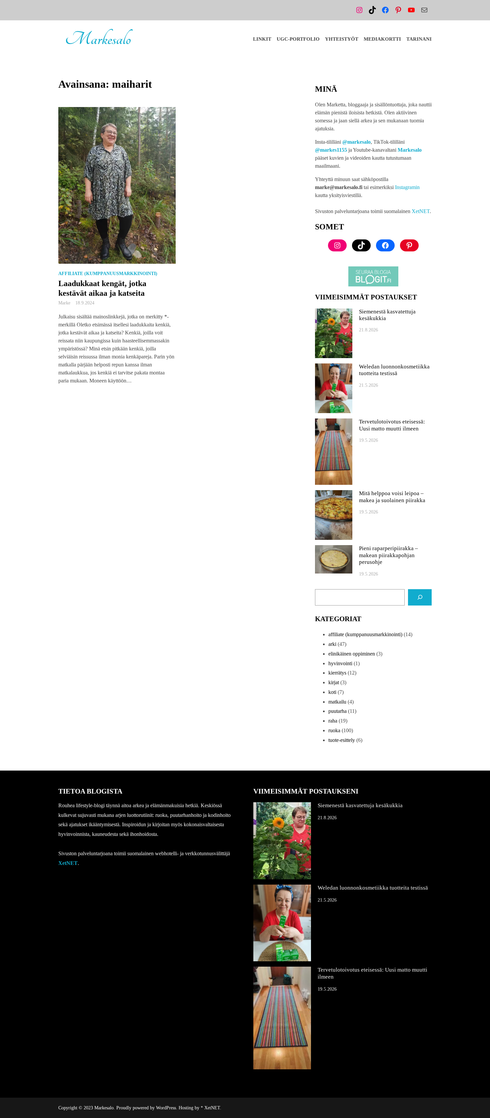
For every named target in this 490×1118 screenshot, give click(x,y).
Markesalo (98, 39)
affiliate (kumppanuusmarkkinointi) (107, 273)
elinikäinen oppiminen (351, 654)
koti (332, 692)
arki (332, 644)
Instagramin (407, 187)
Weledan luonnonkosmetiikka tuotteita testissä (394, 369)
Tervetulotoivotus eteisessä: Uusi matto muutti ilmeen (392, 424)
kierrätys (337, 673)
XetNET (421, 211)
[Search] (420, 597)
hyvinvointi (340, 663)
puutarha (337, 711)
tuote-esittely (341, 740)
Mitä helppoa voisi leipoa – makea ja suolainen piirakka (392, 496)
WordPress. (166, 1107)
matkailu (337, 702)
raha (332, 721)
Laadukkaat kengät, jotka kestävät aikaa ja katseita (102, 288)
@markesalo (356, 142)
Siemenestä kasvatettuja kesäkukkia (387, 314)
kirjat (333, 682)
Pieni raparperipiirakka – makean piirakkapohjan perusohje (388, 555)
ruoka (334, 730)
